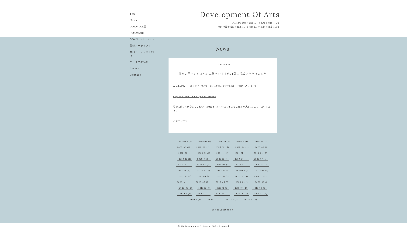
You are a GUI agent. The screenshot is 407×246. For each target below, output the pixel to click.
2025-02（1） (185, 153)
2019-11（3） (223, 188)
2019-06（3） (223, 193)
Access (134, 68)
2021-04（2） (204, 176)
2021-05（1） (185, 176)
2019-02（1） (214, 199)
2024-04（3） (261, 153)
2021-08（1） (262, 170)
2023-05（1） (204, 164)
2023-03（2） (223, 164)
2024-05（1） (241, 153)
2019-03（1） (195, 199)
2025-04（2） (242, 147)
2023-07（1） (261, 159)
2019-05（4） (242, 193)
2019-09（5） (260, 188)
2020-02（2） (262, 182)
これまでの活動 (139, 62)
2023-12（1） (185, 159)
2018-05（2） (251, 199)
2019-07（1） (203, 193)
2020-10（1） (184, 182)
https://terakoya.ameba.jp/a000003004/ (194, 96)
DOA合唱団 (137, 32)
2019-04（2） (261, 193)
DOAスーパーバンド (142, 39)
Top (132, 13)
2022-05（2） (204, 170)
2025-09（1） (184, 147)
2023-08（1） (242, 159)
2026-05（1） (186, 141)
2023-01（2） (243, 164)
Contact (135, 74)
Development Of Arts (240, 14)
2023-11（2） (204, 159)
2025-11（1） (242, 141)
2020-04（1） (243, 182)
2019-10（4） (241, 188)
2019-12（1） (204, 188)
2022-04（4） (223, 170)
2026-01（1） (224, 141)
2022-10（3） (184, 170)
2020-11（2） (261, 176)
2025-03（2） (262, 147)
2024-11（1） (222, 153)
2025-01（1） (204, 153)
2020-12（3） (242, 176)
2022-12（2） (262, 164)
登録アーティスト (140, 45)
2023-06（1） (185, 164)
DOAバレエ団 (138, 26)
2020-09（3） (203, 182)
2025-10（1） (261, 141)
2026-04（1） (205, 141)
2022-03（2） (243, 170)
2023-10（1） (222, 159)
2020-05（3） (223, 182)
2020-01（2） (186, 188)
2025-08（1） (203, 147)
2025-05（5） (223, 147)
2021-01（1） (223, 176)
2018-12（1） (232, 199)
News (133, 20)
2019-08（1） (185, 193)
